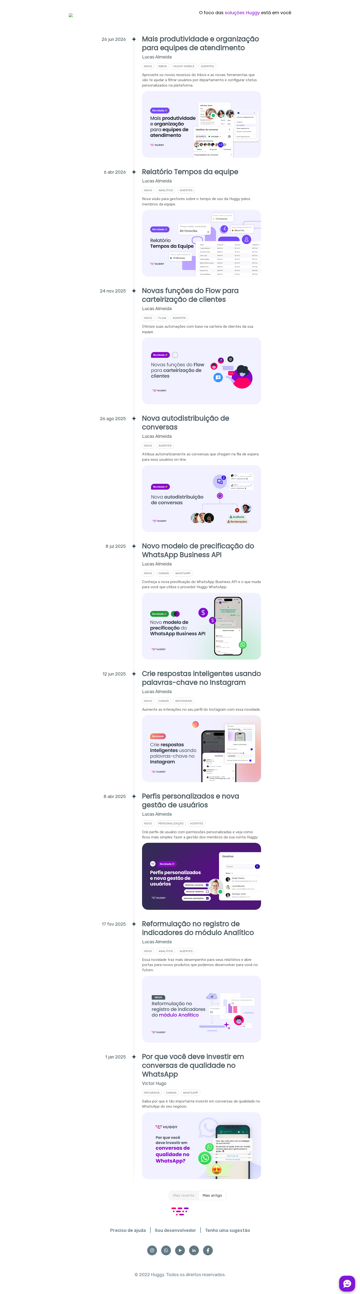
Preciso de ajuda (128, 1230)
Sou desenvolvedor (175, 1230)
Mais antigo (212, 1195)
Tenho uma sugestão (227, 1230)
